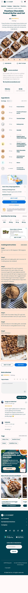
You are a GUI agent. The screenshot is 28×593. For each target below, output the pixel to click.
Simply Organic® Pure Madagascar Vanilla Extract (21, 145)
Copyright (7, 568)
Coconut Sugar (21, 118)
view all (24, 475)
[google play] (9, 537)
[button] (2, 2)
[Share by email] (25, 59)
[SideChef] (7, 516)
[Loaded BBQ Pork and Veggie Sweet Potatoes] (11, 492)
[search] (22, 2)
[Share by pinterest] (9, 59)
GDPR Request (8, 563)
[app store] (19, 537)
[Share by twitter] (20, 59)
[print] (3, 59)
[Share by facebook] (14, 59)
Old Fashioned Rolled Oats (20, 156)
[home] (8, 2)
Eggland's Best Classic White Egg (21, 137)
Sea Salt (19, 130)
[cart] (25, 2)
